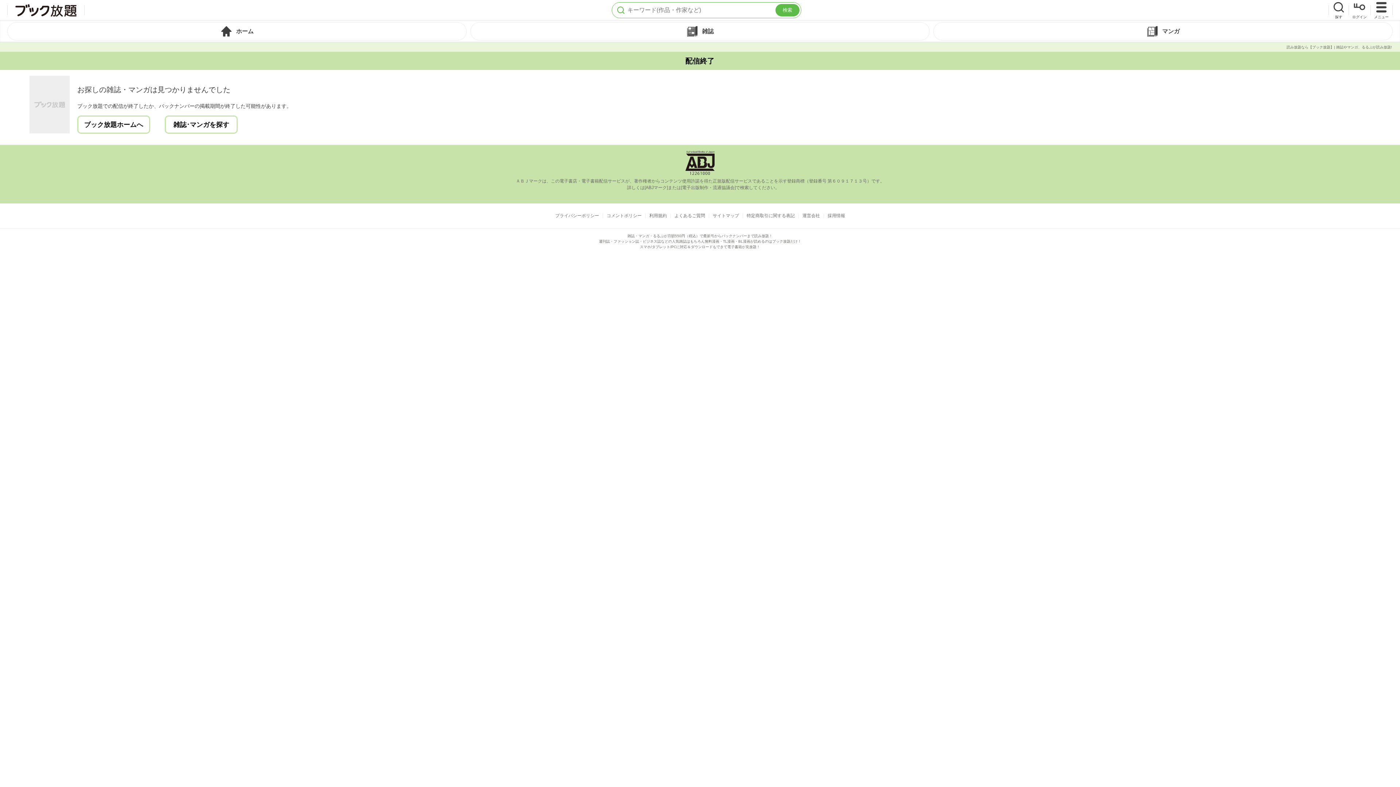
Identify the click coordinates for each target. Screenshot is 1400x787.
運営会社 (811, 215)
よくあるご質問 (689, 215)
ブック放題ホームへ (113, 124)
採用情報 (836, 215)
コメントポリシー (624, 215)
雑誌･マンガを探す (201, 124)
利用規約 (658, 215)
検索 (787, 10)
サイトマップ (726, 215)
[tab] (237, 31)
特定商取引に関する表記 (771, 215)
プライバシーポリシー (577, 215)
